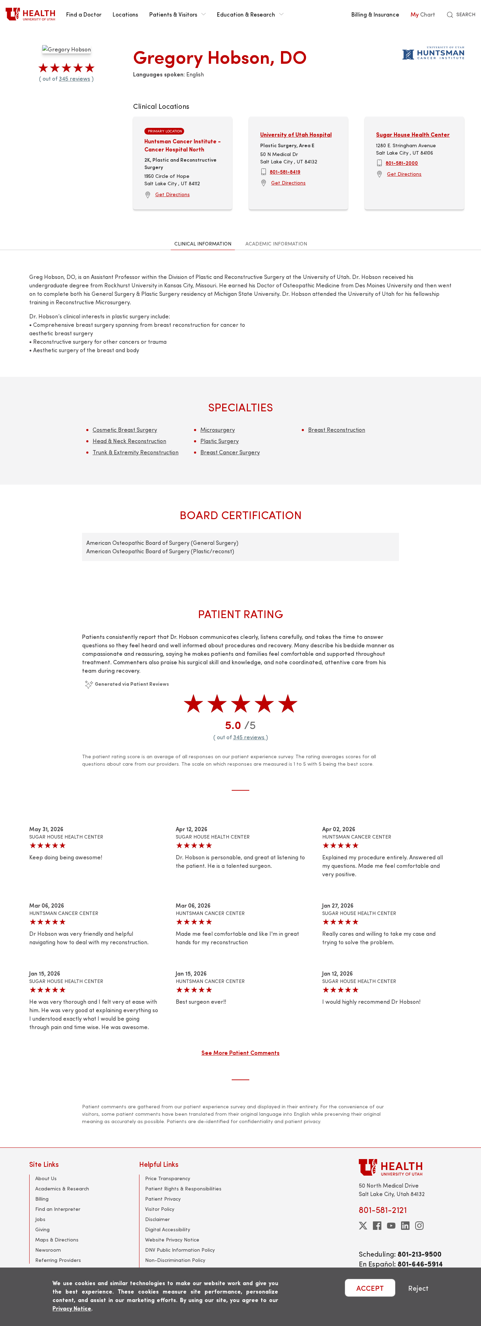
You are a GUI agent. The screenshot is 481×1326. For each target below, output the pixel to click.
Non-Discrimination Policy (175, 1260)
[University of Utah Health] (30, 14)
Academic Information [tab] (276, 243)
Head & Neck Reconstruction (129, 440)
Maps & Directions (57, 1239)
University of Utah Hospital (296, 134)
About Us (46, 1178)
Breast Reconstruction (336, 429)
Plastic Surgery (219, 440)
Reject (418, 1288)
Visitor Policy (159, 1209)
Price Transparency (167, 1178)
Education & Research (246, 14)
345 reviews (74, 78)
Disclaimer (157, 1219)
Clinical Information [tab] (202, 243)
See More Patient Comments (240, 1052)
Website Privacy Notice (172, 1239)
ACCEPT (370, 1288)
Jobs (40, 1219)
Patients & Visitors (173, 14)
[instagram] (419, 1225)
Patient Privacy (163, 1198)
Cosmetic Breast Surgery (125, 429)
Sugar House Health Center (413, 134)
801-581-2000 (402, 162)
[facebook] (377, 1225)
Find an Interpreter (57, 1209)
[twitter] (363, 1225)
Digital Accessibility (167, 1229)
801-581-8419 (285, 171)
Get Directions (172, 194)
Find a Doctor (83, 14)
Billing (42, 1198)
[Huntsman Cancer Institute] (433, 51)
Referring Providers (58, 1260)
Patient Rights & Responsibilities (183, 1188)
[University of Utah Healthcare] (405, 1167)
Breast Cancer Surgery (230, 452)
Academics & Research (62, 1188)
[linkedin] (405, 1225)
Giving (42, 1229)
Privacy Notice (71, 1308)
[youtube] (391, 1225)
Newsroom (48, 1249)
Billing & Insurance (375, 14)
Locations (125, 14)
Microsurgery (217, 429)
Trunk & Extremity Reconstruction (136, 452)
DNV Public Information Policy (180, 1249)
